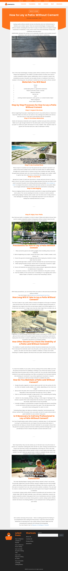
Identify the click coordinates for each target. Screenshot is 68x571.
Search (40, 532)
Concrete (23, 4)
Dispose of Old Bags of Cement (40, 525)
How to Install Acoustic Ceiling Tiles (19, 550)
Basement (59, 4)
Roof (52, 4)
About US (21, 0)
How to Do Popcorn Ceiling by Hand (19, 556)
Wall (39, 4)
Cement (46, 4)
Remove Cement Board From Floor (41, 295)
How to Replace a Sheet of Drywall (19, 540)
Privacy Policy (38, 0)
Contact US (28, 0)
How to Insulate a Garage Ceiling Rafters (19, 562)
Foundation (32, 4)
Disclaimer (46, 0)
